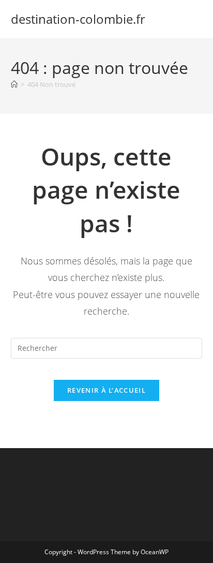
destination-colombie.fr (78, 18)
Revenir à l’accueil (106, 390)
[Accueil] (14, 84)
